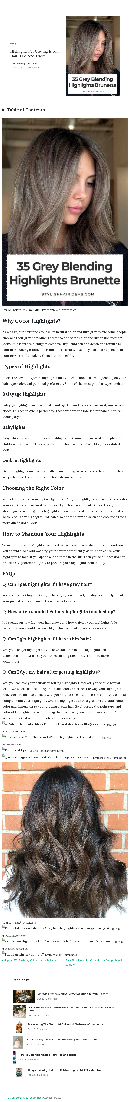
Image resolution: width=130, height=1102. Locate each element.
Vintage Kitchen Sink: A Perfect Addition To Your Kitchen (73, 994)
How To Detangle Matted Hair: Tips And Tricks (47, 1055)
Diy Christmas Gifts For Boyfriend (25, 1097)
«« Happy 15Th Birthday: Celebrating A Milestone (30, 960)
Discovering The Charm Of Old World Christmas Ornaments (65, 1024)
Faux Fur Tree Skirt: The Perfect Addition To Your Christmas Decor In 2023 (71, 1009)
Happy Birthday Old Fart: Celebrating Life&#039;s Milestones (66, 1070)
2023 (13, 44)
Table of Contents (26, 110)
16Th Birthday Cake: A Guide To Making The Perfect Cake (61, 1039)
